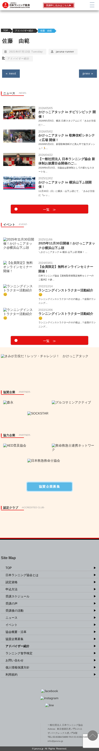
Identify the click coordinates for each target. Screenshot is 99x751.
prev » (88, 73)
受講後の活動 (14, 610)
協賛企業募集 (14, 639)
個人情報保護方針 (17, 667)
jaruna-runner (65, 51)
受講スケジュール (17, 596)
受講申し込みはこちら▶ (58, 5)
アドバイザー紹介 (24, 30)
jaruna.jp (39, 748)
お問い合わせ (14, 660)
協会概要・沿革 (16, 632)
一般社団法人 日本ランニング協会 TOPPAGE (19, 733)
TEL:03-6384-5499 (58, 737)
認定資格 (11, 582)
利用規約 (11, 674)
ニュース (11, 617)
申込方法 (11, 589)
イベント (11, 625)
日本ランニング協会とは (22, 575)
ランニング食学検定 (19, 653)
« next (11, 73)
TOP (5, 30)
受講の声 (11, 603)
